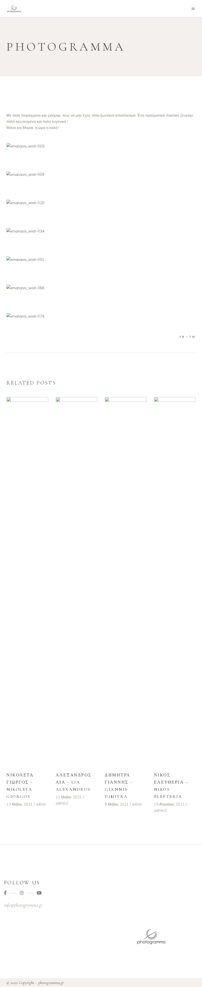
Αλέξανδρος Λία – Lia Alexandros (73, 782)
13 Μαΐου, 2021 (19, 804)
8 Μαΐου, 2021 (117, 804)
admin (41, 804)
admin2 (62, 803)
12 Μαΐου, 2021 (69, 797)
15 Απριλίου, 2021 (169, 804)
